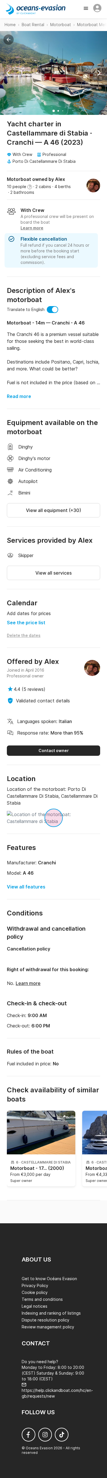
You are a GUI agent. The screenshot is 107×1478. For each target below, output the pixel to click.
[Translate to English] (52, 309)
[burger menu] (86, 8)
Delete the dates (24, 635)
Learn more (28, 983)
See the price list (26, 622)
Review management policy (48, 1326)
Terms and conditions (42, 1299)
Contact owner (54, 750)
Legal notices (34, 1306)
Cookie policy (35, 1292)
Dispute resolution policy (45, 1319)
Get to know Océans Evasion (49, 1278)
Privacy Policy (35, 1285)
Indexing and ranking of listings (51, 1313)
